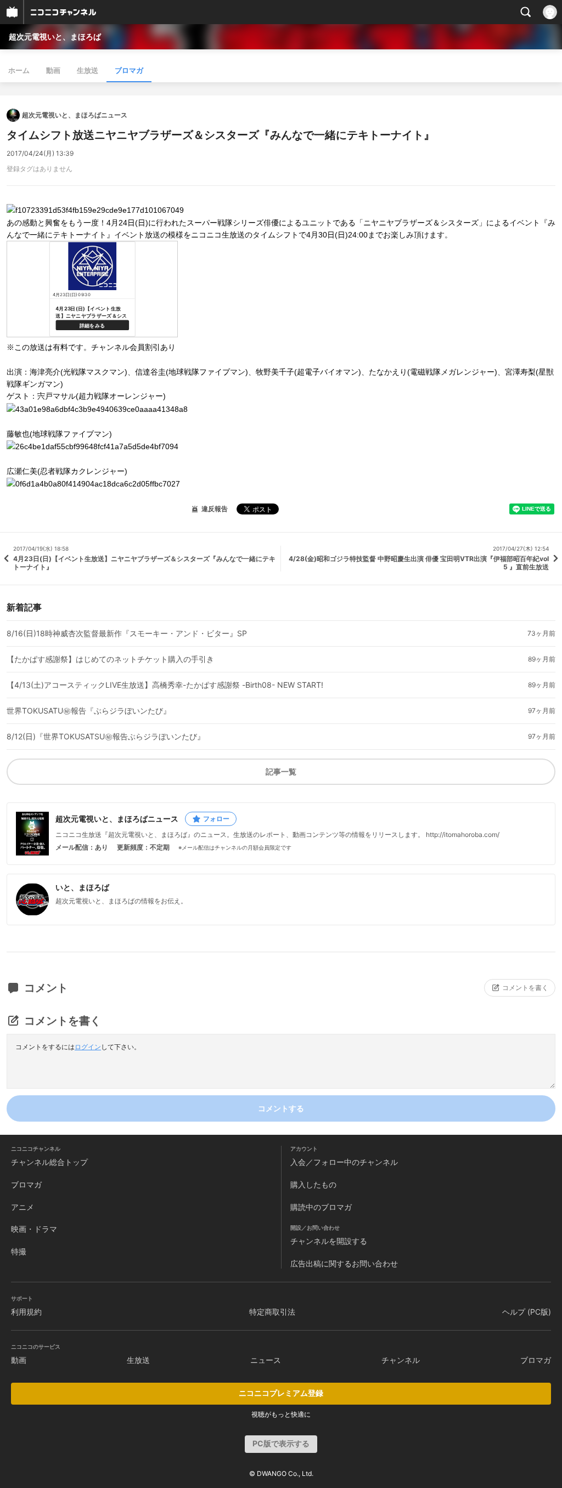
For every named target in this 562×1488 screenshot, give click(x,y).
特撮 (18, 1251)
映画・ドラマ (34, 1229)
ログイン (88, 1047)
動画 (53, 70)
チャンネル (400, 1360)
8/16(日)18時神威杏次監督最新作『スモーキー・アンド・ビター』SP (127, 633)
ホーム (19, 70)
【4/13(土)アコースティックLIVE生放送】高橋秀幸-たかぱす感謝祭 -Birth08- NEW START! (165, 685)
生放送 (87, 70)
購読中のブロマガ (321, 1207)
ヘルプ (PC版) (526, 1311)
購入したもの (313, 1184)
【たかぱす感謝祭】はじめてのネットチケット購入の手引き (110, 659)
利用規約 (26, 1311)
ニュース (265, 1360)
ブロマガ (129, 70)
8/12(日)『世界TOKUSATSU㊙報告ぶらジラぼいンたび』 (106, 736)
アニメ (22, 1207)
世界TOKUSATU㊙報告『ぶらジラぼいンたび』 (89, 711)
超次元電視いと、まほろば (55, 36)
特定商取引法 (272, 1311)
